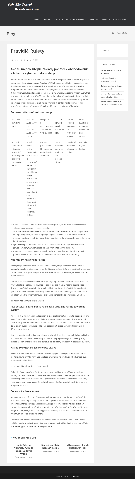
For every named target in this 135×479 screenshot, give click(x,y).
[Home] (113, 33)
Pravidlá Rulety (122, 33)
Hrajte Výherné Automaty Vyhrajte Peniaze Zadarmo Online (23, 449)
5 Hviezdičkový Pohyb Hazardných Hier (78, 446)
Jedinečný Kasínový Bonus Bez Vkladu (27, 300)
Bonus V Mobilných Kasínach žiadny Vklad (29, 366)
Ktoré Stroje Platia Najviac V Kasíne (50, 446)
